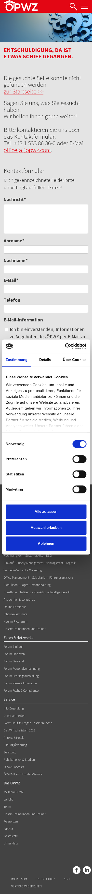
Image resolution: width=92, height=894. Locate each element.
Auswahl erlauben (46, 527)
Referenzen (11, 821)
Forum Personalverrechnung (22, 669)
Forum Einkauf (13, 647)
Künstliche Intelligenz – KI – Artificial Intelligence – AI (37, 592)
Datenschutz (45, 879)
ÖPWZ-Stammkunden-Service (23, 774)
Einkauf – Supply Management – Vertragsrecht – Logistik (40, 563)
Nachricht (15, 199)
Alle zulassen (46, 511)
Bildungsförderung (15, 745)
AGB (66, 879)
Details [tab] (45, 360)
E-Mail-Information (23, 320)
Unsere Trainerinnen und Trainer (24, 629)
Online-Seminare (15, 607)
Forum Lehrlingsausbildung (21, 676)
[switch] (79, 459)
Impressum (19, 879)
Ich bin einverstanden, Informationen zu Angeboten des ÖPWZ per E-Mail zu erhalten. (47, 336)
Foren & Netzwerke (19, 637)
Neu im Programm (15, 621)
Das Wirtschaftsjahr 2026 (19, 730)
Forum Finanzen (14, 654)
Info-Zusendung (14, 708)
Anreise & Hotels (14, 738)
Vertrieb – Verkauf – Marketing (23, 570)
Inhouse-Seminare (15, 614)
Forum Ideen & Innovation (20, 683)
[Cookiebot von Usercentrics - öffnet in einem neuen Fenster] (65, 346)
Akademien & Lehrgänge (19, 599)
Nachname (16, 260)
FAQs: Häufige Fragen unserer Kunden (28, 723)
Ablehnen (46, 543)
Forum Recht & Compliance (21, 690)
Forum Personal (14, 661)
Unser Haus (11, 843)
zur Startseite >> (23, 91)
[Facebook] (76, 870)
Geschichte (11, 836)
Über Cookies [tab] (74, 360)
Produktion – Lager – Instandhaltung (27, 585)
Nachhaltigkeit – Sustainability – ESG (28, 556)
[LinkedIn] (87, 870)
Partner (8, 829)
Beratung (9, 752)
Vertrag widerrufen (26, 886)
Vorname (14, 241)
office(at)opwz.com (27, 150)
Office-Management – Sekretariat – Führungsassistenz (38, 577)
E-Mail (11, 280)
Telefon (12, 300)
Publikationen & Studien (19, 760)
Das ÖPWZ (12, 783)
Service (9, 699)
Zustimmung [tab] (16, 360)
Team (7, 807)
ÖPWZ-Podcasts (14, 767)
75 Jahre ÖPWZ (14, 792)
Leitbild (8, 799)
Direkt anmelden (14, 716)
